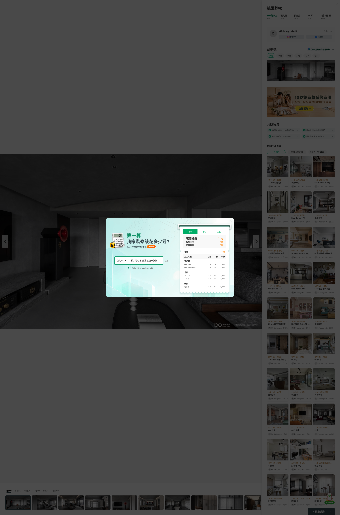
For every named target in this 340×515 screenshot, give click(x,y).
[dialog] (170, 257)
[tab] (190, 231)
